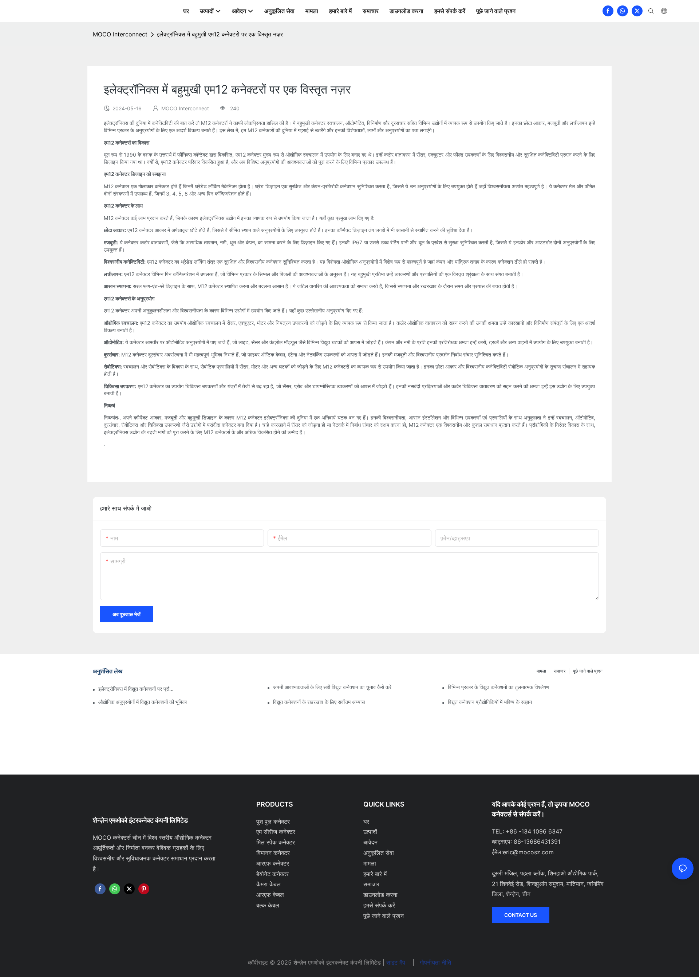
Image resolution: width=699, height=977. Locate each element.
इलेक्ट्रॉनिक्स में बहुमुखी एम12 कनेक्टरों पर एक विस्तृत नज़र (220, 34)
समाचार (559, 671)
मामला (541, 671)
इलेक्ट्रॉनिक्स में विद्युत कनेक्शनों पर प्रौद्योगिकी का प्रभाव (136, 689)
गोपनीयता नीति (435, 962)
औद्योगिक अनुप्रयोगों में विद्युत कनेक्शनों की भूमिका (142, 702)
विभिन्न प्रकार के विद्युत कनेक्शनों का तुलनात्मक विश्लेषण (498, 687)
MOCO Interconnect (120, 34)
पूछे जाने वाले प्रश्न (588, 671)
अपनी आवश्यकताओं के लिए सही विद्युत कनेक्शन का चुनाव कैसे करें (332, 687)
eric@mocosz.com (528, 852)
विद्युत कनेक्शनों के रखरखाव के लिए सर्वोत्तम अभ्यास (319, 702)
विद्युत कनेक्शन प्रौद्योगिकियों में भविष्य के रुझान (490, 702)
